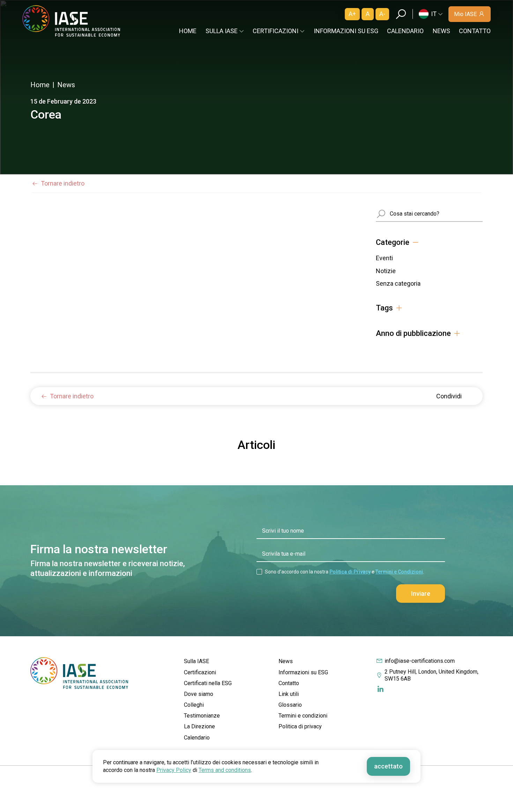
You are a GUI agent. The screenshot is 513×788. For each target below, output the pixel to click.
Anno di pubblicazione (413, 333)
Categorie (392, 242)
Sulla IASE (196, 661)
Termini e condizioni (302, 715)
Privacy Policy (173, 770)
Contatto (475, 31)
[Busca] (401, 14)
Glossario (290, 704)
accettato (388, 766)
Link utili (288, 694)
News (441, 31)
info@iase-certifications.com (420, 661)
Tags (384, 308)
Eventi (384, 258)
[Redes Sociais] (380, 689)
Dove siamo (198, 694)
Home (187, 31)
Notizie (386, 271)
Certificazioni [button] (275, 31)
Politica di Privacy (350, 572)
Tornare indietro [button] (62, 183)
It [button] (434, 13)
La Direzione (199, 726)
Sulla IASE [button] (222, 31)
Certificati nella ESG (208, 683)
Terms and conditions (225, 770)
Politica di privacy (300, 726)
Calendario (405, 31)
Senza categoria (398, 283)
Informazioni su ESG (346, 31)
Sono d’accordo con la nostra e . (344, 572)
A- (382, 13)
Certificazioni (200, 672)
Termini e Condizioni (399, 572)
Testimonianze (202, 715)
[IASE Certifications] (71, 21)
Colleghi (194, 704)
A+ (352, 13)
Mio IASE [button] (465, 14)
